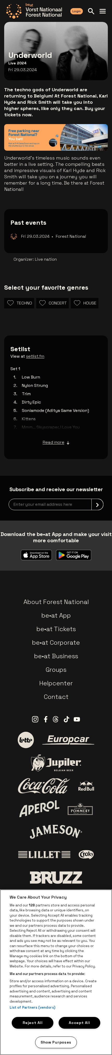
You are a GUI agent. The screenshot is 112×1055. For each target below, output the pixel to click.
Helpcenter (56, 683)
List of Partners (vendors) (32, 1007)
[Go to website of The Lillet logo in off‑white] (44, 854)
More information (77, 139)
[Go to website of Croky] (86, 854)
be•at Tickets (56, 629)
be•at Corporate (56, 642)
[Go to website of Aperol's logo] (39, 808)
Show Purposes (56, 1042)
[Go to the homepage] (34, 11)
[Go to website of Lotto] (26, 740)
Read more (53, 442)
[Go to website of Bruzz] (56, 877)
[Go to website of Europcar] (68, 740)
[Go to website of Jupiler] (56, 762)
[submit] (97, 504)
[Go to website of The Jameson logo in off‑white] (56, 831)
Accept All (79, 1022)
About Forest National (56, 602)
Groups (56, 670)
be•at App (56, 615)
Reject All (32, 1022)
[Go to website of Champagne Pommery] (80, 809)
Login (76, 11)
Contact (56, 697)
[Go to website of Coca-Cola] (44, 786)
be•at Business (56, 656)
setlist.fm (35, 356)
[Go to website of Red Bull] (86, 786)
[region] (56, 972)
